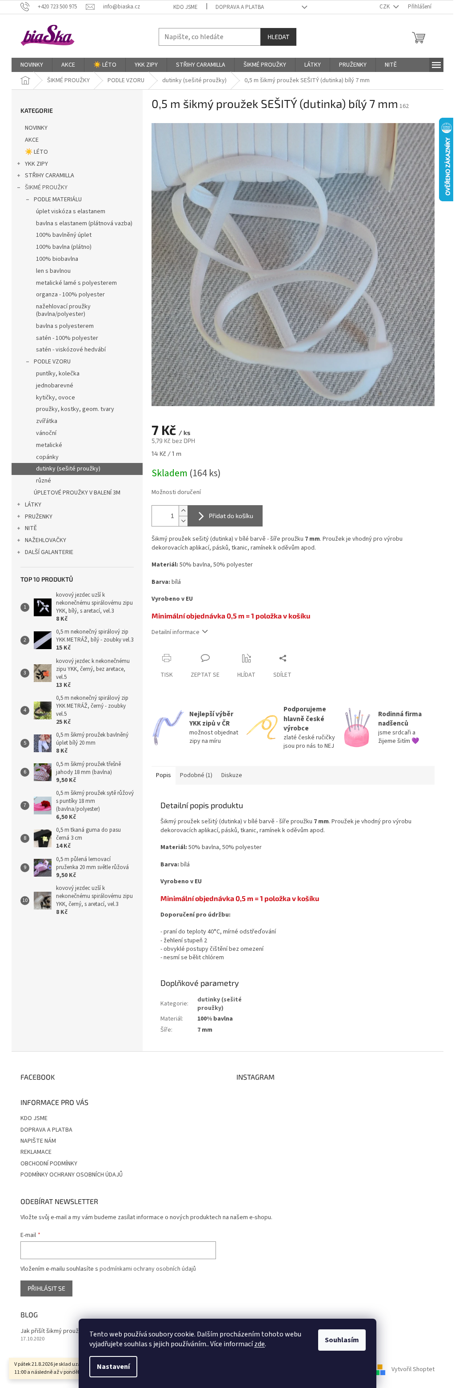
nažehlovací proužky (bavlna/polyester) (63, 310)
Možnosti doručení (176, 492)
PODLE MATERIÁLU (58, 199)
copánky (47, 457)
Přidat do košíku (231, 515)
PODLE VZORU (52, 361)
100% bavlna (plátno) (64, 247)
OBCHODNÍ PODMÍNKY (48, 1163)
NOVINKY (36, 128)
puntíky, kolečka (58, 373)
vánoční (46, 433)
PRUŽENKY (38, 516)
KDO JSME (185, 7)
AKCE (32, 140)
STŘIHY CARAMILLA (49, 175)
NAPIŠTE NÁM (38, 1141)
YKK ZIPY (36, 164)
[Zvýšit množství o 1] (183, 511)
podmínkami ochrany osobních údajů (148, 1268)
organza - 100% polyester (70, 294)
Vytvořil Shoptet (413, 1369)
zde (259, 1344)
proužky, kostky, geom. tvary (75, 409)
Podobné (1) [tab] (196, 775)
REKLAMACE (36, 1152)
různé (43, 480)
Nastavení (113, 1367)
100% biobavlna (57, 259)
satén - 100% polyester (67, 338)
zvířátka (46, 421)
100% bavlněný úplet (64, 235)
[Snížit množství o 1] (183, 521)
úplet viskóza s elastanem (70, 211)
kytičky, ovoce (55, 397)
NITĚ (31, 528)
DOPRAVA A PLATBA (240, 7)
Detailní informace (176, 632)
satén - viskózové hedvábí (71, 349)
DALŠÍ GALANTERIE (49, 552)
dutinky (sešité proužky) (68, 468)
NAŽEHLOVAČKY (45, 540)
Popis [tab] (163, 775)
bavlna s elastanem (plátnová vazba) (84, 223)
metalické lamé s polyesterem (76, 283)
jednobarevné (54, 385)
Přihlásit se (46, 1288)
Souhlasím (342, 1340)
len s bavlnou (53, 271)
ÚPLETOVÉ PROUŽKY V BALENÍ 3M (77, 492)
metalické (49, 445)
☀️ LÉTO (36, 152)
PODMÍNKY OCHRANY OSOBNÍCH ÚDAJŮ (71, 1174)
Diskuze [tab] (231, 775)
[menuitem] (32, 65)
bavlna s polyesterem (65, 326)
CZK (385, 7)
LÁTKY (33, 504)
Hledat (278, 36)
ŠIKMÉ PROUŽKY (46, 187)
